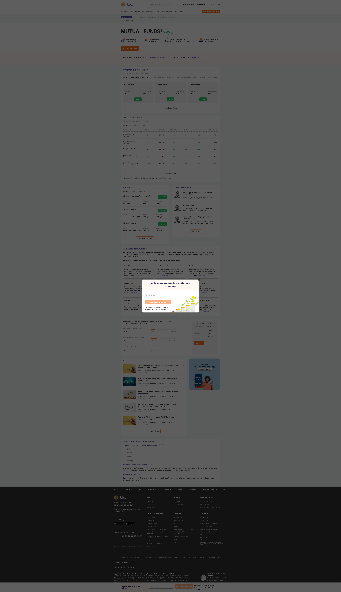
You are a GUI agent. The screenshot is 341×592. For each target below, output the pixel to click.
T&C (161, 307)
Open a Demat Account (158, 302)
